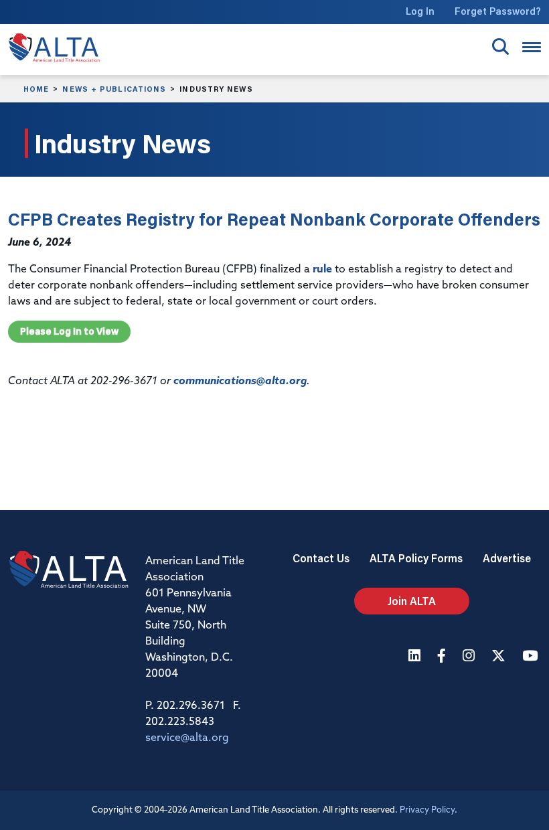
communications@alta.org (240, 381)
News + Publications (114, 89)
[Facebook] (443, 657)
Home (36, 89)
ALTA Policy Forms (416, 558)
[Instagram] (470, 657)
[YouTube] (531, 657)
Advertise (507, 558)
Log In (420, 11)
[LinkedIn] (416, 657)
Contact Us (321, 558)
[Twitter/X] (500, 657)
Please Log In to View (69, 331)
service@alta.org (187, 738)
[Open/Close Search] (500, 46)
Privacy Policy (427, 810)
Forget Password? (498, 11)
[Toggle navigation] (531, 47)
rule (322, 269)
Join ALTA (412, 601)
